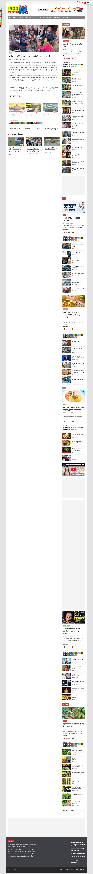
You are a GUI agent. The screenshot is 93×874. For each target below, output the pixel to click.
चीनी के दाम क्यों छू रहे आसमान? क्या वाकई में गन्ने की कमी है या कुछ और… (33, 113)
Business (65, 309)
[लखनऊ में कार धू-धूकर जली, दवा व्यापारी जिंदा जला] (66, 155)
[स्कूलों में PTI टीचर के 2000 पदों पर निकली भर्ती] (73, 207)
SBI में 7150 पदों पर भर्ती (76, 252)
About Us (48, 17)
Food (65, 404)
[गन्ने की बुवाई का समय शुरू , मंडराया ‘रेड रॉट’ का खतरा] (66, 781)
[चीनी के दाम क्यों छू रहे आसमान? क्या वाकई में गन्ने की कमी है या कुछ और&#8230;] (33, 107)
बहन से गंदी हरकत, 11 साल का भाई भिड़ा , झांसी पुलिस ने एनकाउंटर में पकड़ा (78, 125)
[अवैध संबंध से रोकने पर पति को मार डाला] (73, 33)
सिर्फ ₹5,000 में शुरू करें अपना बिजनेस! (77, 342)
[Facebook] (10, 123)
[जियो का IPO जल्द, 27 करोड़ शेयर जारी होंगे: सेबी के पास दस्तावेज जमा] (66, 358)
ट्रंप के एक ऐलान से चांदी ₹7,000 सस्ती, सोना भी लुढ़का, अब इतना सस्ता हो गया (73, 314)
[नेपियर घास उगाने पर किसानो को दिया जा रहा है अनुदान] (66, 796)
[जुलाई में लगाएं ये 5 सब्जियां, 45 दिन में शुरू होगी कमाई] (73, 713)
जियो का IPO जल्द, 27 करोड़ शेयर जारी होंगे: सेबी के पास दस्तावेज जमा (78, 356)
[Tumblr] (28, 123)
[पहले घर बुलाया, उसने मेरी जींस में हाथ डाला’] (66, 668)
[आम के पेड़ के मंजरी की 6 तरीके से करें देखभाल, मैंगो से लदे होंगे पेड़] (66, 774)
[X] (12, 123)
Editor (18, 59)
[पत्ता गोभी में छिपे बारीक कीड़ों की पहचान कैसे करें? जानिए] (66, 767)
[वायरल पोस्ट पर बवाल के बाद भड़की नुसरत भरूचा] (66, 690)
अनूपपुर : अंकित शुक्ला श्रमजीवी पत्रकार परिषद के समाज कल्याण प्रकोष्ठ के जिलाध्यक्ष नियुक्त (33, 150)
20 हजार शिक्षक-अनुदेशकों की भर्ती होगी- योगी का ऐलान (78, 259)
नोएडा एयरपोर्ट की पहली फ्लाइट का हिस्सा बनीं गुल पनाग (78, 674)
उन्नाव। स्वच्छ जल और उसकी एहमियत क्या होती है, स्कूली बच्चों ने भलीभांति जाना (47, 129)
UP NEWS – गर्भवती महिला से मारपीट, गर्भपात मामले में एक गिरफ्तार (78, 109)
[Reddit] (14, 123)
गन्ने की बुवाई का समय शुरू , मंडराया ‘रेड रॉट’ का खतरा (76, 780)
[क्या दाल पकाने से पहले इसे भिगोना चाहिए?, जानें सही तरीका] (66, 443)
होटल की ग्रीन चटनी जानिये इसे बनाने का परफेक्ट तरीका (77, 449)
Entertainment (66, 625)
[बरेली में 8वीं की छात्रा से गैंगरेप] (66, 148)
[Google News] (38, 123)
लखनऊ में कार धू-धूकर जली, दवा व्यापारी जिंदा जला (77, 154)
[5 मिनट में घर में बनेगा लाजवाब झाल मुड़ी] (66, 458)
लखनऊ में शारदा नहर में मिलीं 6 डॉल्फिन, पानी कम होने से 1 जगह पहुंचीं (15, 149)
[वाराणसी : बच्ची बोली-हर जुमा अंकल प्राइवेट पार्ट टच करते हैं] (66, 163)
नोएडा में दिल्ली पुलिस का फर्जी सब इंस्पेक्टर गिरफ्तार (77, 86)
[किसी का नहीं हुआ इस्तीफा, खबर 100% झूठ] (17, 107)
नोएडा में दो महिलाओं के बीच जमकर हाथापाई (78, 133)
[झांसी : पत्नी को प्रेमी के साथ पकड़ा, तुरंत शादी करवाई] (66, 72)
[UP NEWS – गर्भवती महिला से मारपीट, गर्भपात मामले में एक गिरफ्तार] (66, 110)
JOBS (64, 215)
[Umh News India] (9, 17)
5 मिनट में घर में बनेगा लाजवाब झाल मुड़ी (78, 456)
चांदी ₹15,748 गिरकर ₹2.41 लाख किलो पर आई (78, 364)
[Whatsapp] (20, 123)
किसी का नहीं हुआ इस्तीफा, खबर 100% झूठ (16, 112)
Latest (14, 17)
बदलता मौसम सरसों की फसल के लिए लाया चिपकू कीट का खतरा (78, 788)
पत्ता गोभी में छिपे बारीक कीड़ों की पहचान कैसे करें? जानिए (77, 766)
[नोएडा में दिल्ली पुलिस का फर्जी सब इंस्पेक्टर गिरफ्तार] (66, 87)
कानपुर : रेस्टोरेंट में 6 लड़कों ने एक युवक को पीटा (78, 169)
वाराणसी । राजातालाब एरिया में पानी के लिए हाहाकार (19, 128)
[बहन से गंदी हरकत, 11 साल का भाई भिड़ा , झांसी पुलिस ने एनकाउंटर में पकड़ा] (66, 126)
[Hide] (0, 26)
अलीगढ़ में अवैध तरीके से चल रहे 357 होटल (50, 112)
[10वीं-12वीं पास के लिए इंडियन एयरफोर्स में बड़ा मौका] (66, 282)
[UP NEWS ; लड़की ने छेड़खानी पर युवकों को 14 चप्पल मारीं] (66, 80)
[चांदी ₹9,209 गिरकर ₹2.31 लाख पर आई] (66, 350)
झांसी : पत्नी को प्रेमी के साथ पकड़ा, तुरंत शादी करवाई (78, 71)
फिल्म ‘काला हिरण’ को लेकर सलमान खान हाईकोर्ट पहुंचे (78, 682)
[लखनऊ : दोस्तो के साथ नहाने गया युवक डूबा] (52, 138)
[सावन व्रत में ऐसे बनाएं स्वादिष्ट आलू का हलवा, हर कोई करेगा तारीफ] (73, 396)
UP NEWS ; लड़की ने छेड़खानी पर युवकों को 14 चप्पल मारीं (77, 79)
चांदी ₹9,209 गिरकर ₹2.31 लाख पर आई (78, 349)
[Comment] (30, 123)
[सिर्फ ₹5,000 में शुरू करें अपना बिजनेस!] (66, 343)
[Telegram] (40, 123)
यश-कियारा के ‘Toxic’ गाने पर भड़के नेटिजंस (77, 660)
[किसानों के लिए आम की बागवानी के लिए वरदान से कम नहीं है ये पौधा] (66, 752)
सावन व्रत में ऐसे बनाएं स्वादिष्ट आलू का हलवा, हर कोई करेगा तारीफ (73, 408)
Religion (35, 17)
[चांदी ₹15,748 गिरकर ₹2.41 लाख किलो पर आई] (66, 365)
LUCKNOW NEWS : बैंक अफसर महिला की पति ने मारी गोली (77, 102)
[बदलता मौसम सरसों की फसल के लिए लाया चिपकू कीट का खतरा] (66, 789)
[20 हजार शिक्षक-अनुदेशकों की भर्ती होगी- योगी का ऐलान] (66, 260)
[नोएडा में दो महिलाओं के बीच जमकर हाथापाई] (66, 134)
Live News (20, 17)
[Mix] (1, 19)
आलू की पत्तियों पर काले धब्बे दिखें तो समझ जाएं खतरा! (78, 802)
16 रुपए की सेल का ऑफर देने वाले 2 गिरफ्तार (78, 117)
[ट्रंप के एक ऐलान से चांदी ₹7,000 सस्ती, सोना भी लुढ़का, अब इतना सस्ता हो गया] (73, 301)
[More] (41, 123)
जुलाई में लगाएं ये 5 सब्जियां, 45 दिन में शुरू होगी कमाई (73, 725)
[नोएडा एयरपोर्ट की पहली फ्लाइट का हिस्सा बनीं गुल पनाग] (66, 676)
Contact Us (57, 17)
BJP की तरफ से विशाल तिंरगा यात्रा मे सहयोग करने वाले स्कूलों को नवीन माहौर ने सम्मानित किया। (78, 844)
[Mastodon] (1, 17)
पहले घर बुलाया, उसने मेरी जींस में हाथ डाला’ (77, 667)
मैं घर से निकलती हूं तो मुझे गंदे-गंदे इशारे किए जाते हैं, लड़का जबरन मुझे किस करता (78, 94)
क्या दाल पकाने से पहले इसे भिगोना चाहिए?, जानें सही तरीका (77, 442)
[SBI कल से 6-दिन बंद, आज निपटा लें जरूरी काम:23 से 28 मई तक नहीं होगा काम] (66, 380)
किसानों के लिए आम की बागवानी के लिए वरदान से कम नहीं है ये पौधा (77, 751)
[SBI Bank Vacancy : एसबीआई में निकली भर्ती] (66, 268)
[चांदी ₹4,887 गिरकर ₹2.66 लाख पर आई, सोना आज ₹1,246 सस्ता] (66, 372)
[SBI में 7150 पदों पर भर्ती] (66, 254)
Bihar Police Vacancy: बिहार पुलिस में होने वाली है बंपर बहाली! (78, 274)
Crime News (28, 17)
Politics (41, 17)
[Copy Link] (26, 123)
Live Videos (65, 17)
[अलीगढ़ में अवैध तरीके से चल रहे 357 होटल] (50, 107)
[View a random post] (83, 17)
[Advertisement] (73, 185)
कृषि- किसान (65, 720)
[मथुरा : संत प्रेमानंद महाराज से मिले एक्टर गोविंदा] (66, 697)
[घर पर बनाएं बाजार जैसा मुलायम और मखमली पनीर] (66, 436)
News (11, 53)
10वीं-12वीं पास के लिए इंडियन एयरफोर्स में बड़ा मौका (77, 281)
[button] (51, 18)
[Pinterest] (18, 123)
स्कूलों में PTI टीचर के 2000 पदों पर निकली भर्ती (72, 219)
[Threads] (32, 123)
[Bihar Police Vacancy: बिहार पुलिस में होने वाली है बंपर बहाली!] (66, 275)
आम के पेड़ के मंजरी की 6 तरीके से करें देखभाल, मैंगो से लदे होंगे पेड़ (78, 773)
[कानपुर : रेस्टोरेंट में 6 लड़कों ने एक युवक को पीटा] (66, 170)
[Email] (34, 123)
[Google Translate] (24, 123)
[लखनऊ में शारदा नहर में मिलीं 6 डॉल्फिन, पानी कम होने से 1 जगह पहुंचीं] (16, 138)
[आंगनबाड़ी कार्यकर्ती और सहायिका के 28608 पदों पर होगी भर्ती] (66, 246)
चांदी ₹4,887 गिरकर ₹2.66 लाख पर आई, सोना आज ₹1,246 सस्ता (78, 371)
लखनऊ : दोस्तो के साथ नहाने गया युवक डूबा (51, 149)
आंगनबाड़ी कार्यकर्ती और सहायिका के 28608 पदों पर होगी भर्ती (78, 245)
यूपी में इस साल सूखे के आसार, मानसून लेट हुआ (77, 758)
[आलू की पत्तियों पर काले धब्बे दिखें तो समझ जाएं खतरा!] (66, 803)
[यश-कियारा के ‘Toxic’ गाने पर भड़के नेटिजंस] (66, 661)
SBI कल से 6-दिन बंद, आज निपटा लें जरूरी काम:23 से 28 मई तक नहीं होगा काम (78, 379)
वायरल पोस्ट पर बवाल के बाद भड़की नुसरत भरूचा (78, 689)
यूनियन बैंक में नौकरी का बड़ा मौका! (78, 288)
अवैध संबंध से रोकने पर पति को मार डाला (26, 2)
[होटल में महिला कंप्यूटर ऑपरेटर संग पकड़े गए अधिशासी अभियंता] (66, 141)
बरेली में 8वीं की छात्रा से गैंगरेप (77, 147)
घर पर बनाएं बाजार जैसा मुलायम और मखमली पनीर (78, 435)
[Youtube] (36, 123)
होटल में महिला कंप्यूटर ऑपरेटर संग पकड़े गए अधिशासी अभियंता (78, 140)
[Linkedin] (16, 123)
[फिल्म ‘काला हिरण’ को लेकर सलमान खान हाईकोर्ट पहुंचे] (66, 683)
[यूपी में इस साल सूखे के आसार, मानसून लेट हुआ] (66, 760)
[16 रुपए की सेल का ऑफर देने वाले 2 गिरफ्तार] (66, 118)
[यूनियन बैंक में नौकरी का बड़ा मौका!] (66, 290)
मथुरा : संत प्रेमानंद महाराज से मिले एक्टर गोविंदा (78, 696)
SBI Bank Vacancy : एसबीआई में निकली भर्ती (78, 267)
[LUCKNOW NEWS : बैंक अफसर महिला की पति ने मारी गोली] (66, 103)
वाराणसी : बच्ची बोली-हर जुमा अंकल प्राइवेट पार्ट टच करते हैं (78, 162)
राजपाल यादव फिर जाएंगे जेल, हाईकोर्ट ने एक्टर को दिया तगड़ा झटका (72, 631)
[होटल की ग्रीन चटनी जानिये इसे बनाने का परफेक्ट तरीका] (66, 450)
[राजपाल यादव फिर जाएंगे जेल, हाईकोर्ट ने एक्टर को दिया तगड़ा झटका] (73, 617)
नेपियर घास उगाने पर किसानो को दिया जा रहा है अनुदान (77, 795)
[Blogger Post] (22, 123)
